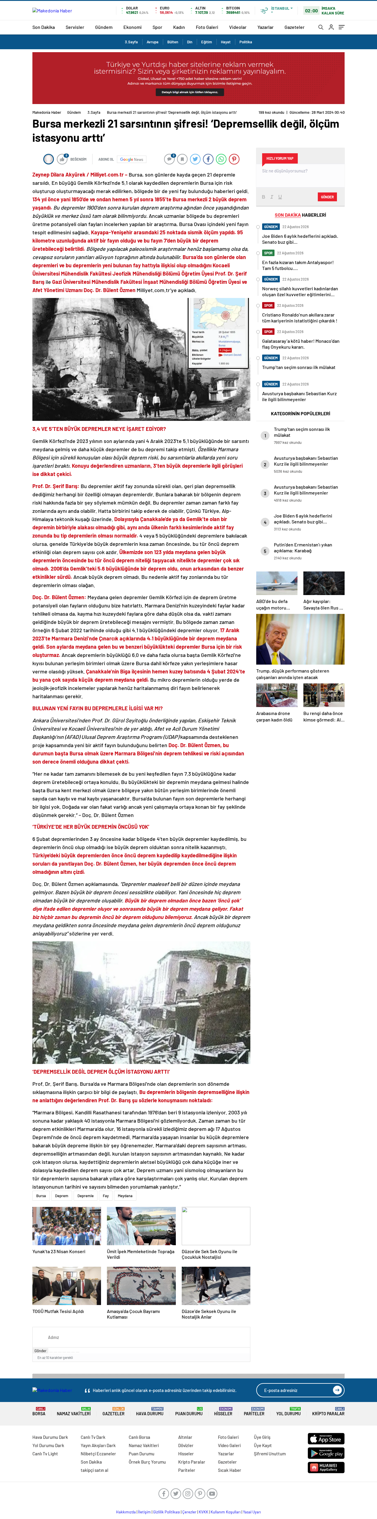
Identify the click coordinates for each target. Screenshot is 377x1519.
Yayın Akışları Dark (98, 1445)
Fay (106, 1195)
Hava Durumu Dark (50, 1437)
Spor (157, 27)
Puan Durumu (189, 1411)
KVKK (203, 1512)
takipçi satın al (94, 1470)
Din (189, 41)
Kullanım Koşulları (226, 1512)
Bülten (172, 41)
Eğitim (206, 41)
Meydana (125, 1195)
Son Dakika (43, 27)
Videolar (238, 27)
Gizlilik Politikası (166, 1512)
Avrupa (152, 41)
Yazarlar (265, 27)
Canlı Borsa (139, 1437)
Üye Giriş (262, 1437)
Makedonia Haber (46, 112)
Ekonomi (132, 27)
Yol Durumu (288, 1411)
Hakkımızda (126, 1512)
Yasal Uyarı (252, 1512)
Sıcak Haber (229, 1470)
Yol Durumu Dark (48, 1445)
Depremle (85, 1195)
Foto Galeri (207, 27)
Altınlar (185, 1437)
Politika (245, 41)
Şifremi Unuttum (270, 1453)
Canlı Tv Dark (93, 1437)
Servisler (75, 27)
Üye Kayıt (263, 1445)
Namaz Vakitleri (74, 1411)
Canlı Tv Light (45, 1453)
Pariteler (254, 1411)
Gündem (104, 27)
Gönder (40, 1350)
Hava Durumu (149, 1411)
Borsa (38, 1411)
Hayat (226, 41)
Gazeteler (295, 27)
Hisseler (223, 1411)
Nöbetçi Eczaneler (98, 1453)
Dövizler (186, 1445)
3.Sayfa (131, 41)
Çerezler (189, 1512)
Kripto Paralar (328, 1411)
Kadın (179, 27)
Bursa (41, 1195)
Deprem (61, 1195)
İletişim (144, 1512)
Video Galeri (229, 1445)
